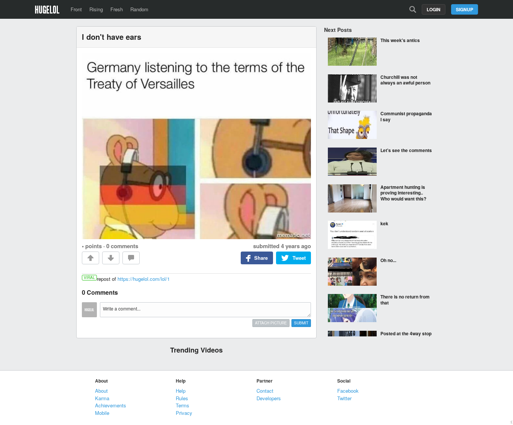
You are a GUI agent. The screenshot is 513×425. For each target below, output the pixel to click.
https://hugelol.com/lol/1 (144, 278)
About (101, 390)
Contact (264, 390)
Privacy (184, 412)
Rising (96, 9)
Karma (102, 398)
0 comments (122, 246)
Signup (464, 9)
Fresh (116, 9)
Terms (182, 405)
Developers (268, 398)
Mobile (102, 412)
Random (139, 9)
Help (181, 390)
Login (434, 9)
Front (76, 9)
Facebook (348, 390)
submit (301, 323)
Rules (182, 398)
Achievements (110, 405)
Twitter (344, 398)
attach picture (271, 323)
